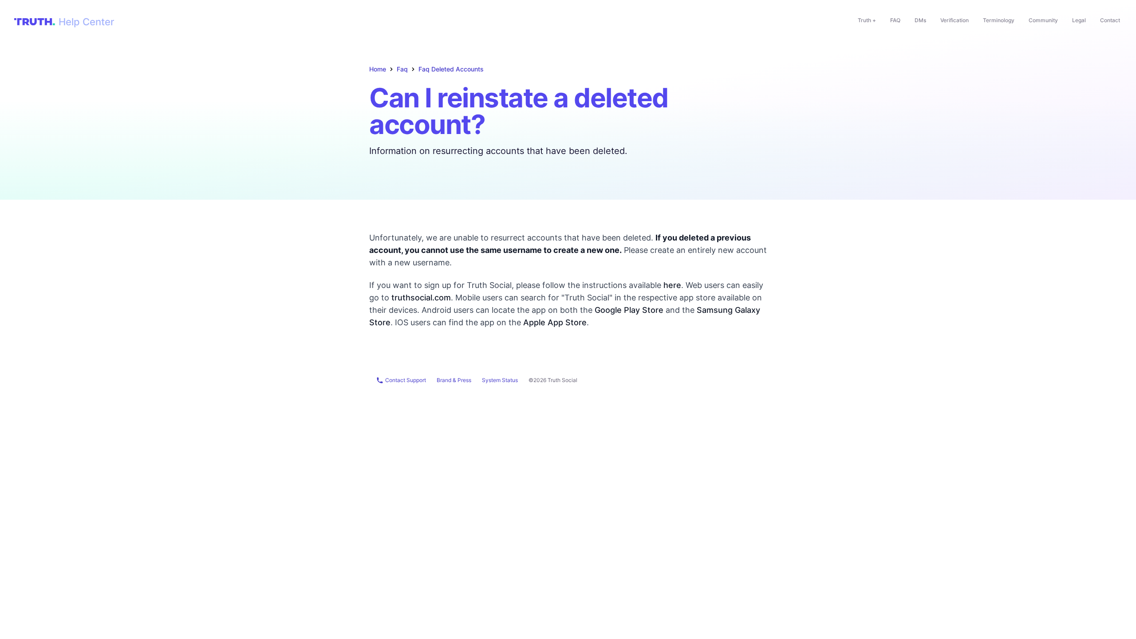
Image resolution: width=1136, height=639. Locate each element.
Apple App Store (555, 322)
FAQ (895, 20)
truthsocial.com (421, 297)
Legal (1079, 20)
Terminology (998, 20)
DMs (920, 20)
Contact (1110, 20)
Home (377, 69)
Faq (402, 69)
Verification (954, 20)
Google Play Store (629, 310)
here (672, 285)
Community (1043, 20)
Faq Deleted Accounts (451, 69)
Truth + (867, 20)
